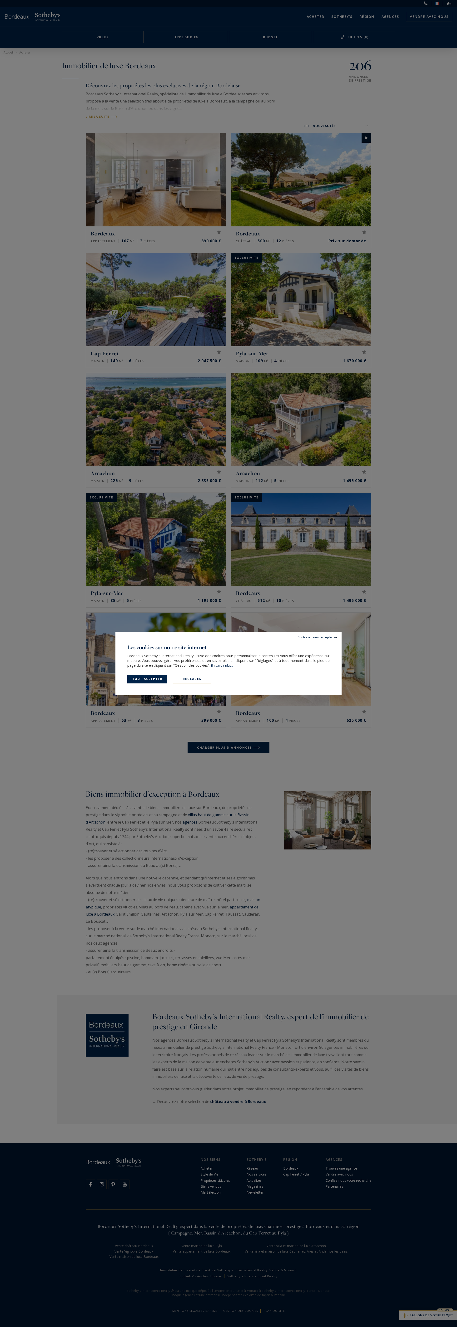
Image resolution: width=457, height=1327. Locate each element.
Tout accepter (147, 679)
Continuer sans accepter (315, 637)
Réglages (192, 679)
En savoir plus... (222, 665)
